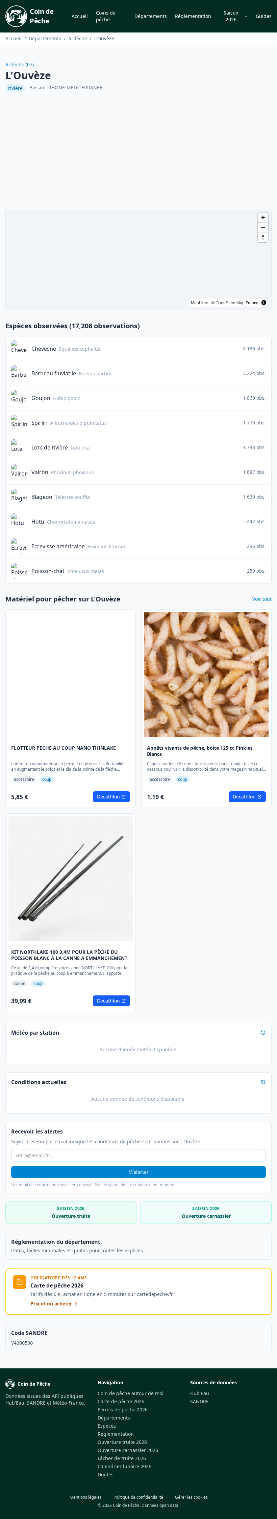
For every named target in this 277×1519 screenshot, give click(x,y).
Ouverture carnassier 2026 (128, 1450)
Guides (264, 16)
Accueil (80, 16)
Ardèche (77, 38)
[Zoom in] (263, 217)
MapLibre (199, 302)
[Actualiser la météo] (263, 1032)
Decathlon (108, 796)
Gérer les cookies (191, 1497)
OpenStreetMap (230, 302)
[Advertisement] (138, 150)
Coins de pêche (106, 16)
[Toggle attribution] (264, 303)
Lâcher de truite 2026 (122, 1458)
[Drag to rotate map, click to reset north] (263, 237)
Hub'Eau (199, 1393)
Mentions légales (86, 1497)
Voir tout (262, 599)
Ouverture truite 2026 (122, 1442)
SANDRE (199, 1401)
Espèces (107, 1426)
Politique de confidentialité (138, 1497)
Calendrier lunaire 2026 (124, 1466)
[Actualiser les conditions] (263, 1082)
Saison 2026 (231, 16)
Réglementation (193, 16)
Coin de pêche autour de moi (130, 1393)
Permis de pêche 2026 (123, 1409)
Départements (150, 16)
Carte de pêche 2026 (121, 1401)
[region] (138, 259)
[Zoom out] (263, 227)
